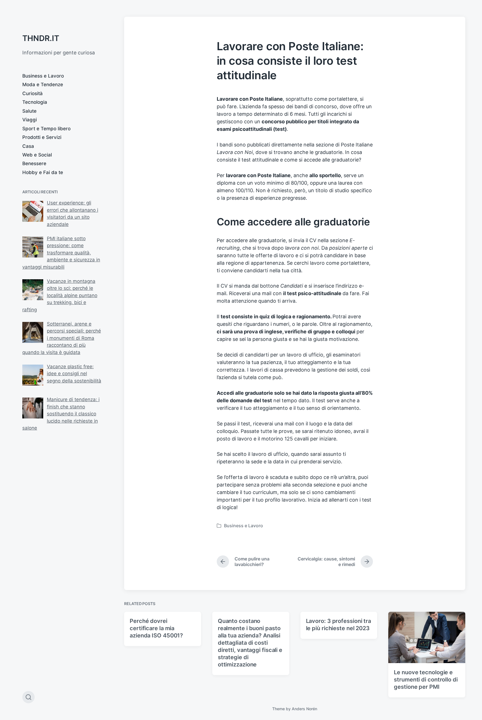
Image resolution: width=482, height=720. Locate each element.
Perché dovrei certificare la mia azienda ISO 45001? (156, 628)
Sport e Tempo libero (46, 128)
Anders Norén (304, 708)
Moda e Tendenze (42, 84)
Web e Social (37, 155)
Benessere (34, 163)
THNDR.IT (40, 38)
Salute (29, 111)
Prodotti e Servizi (41, 137)
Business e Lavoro (43, 76)
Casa (28, 146)
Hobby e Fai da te (42, 172)
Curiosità (32, 93)
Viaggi (29, 119)
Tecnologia (34, 102)
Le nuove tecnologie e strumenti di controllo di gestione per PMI (426, 679)
